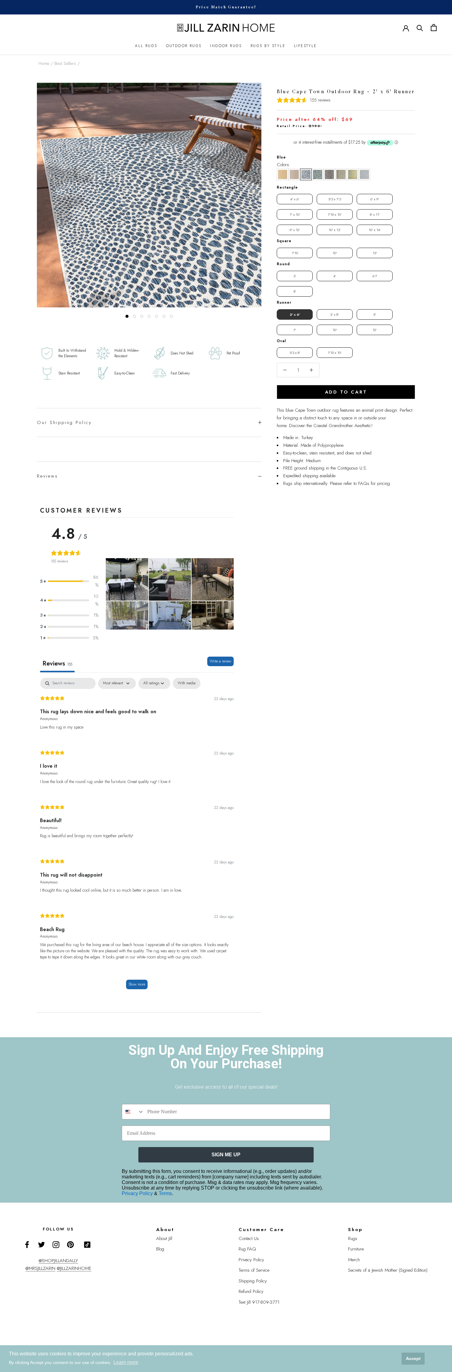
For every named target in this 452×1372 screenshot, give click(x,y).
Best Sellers (65, 63)
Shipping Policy (253, 1281)
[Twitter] (41, 1244)
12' (375, 329)
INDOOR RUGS (226, 46)
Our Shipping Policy (64, 422)
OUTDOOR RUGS (184, 46)
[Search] (420, 27)
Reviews (47, 476)
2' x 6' (295, 314)
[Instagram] (56, 1244)
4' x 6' (294, 199)
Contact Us (249, 1238)
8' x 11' (375, 214)
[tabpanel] (137, 837)
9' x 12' (295, 229)
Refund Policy (251, 1291)
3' (294, 276)
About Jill (164, 1238)
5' (374, 314)
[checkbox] (186, 683)
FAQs (363, 483)
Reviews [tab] (57, 663)
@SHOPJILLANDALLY (58, 1260)
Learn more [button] (125, 1362)
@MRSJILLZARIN (40, 1268)
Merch (354, 1259)
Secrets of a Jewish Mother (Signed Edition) (387, 1270)
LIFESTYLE (305, 46)
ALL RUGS (146, 46)
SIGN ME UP (226, 1154)
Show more (137, 984)
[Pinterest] (70, 1244)
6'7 (374, 276)
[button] (282, 174)
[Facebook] (27, 1244)
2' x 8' (335, 314)
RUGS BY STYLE (268, 46)
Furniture (356, 1249)
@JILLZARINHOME (74, 1268)
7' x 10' (295, 214)
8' (295, 291)
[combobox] (133, 1111)
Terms (165, 1193)
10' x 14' (375, 229)
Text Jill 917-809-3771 (259, 1302)
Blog (160, 1249)
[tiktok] (87, 1244)
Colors (283, 164)
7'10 (295, 252)
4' (334, 276)
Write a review (220, 661)
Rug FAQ (247, 1249)
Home (43, 63)
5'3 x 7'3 (334, 199)
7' (294, 329)
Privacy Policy (138, 1193)
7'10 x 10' (335, 214)
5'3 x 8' (295, 352)
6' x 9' (374, 199)
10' (335, 252)
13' (375, 252)
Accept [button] (413, 1358)
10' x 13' (335, 229)
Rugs (352, 1238)
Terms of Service (254, 1270)
